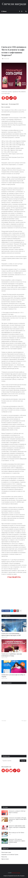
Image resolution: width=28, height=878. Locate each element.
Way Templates (21, 875)
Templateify (10, 875)
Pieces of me (4, 856)
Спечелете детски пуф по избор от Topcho (13, 675)
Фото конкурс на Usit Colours (16, 832)
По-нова (4, 720)
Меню (4, 11)
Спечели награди (14, 3)
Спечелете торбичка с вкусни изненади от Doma (11, 655)
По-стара (24, 720)
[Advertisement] (14, 31)
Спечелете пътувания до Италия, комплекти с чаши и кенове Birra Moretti (17, 819)
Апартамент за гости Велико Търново (9, 854)
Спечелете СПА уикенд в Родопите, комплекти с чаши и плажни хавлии (17, 841)
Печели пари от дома (6, 852)
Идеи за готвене (5, 859)
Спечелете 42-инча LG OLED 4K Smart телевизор (17, 811)
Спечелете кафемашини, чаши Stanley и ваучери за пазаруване (17, 826)
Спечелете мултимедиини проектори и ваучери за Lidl (10, 634)
